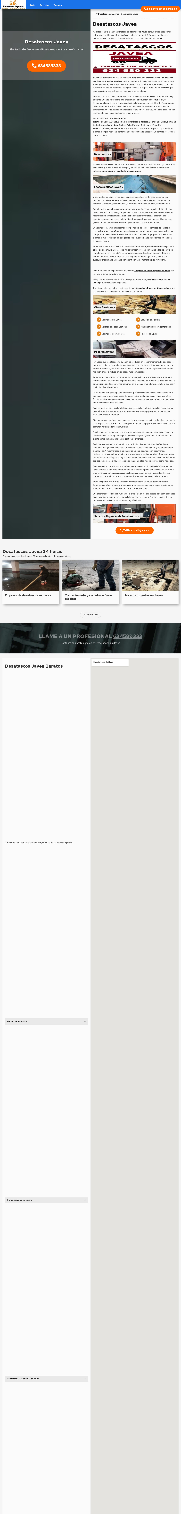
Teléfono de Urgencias (136, 530)
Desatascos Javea (129, 14)
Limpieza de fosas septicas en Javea (152, 270)
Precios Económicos (17, 1021)
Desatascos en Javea (108, 14)
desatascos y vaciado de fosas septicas (121, 171)
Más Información (91, 614)
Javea (159, 38)
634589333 (49, 65)
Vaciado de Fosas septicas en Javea (153, 288)
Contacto (58, 5)
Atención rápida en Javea (19, 1200)
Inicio (32, 5)
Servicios (44, 5)
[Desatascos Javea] (13, 5)
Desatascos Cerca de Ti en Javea (23, 1378)
